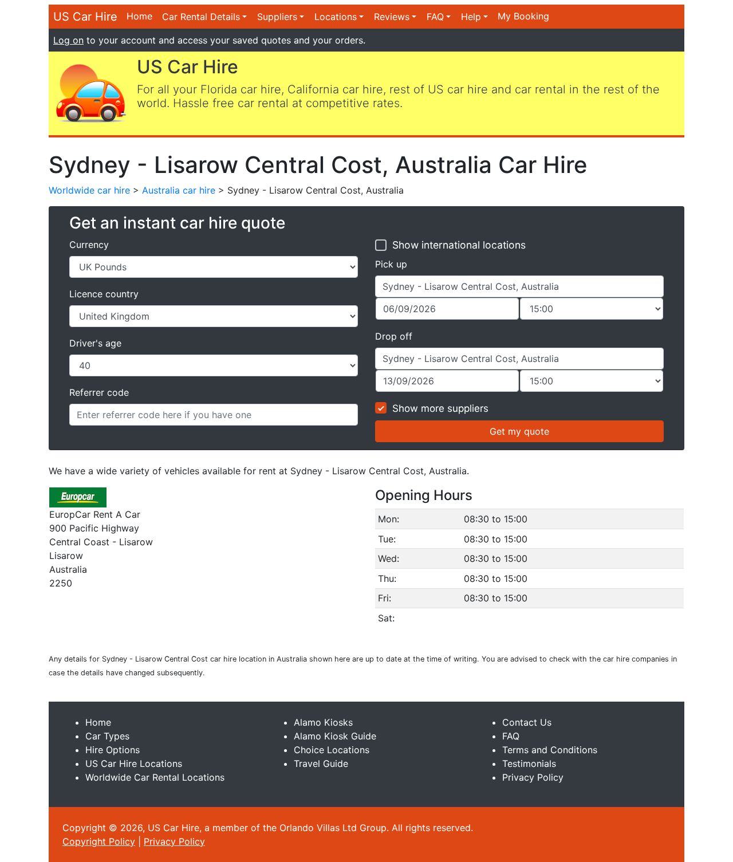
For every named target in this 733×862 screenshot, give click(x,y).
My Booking (523, 16)
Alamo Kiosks (323, 722)
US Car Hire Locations (133, 763)
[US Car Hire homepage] (90, 92)
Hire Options (112, 749)
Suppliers (277, 16)
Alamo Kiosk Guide (335, 736)
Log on (68, 40)
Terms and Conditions (549, 749)
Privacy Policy (532, 777)
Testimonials (529, 763)
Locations (335, 16)
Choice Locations (331, 749)
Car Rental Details (201, 16)
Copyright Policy (98, 841)
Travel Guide (321, 763)
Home (139, 16)
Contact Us (526, 722)
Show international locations (459, 245)
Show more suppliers (440, 408)
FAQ (435, 16)
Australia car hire (178, 190)
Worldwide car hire (89, 190)
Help (471, 16)
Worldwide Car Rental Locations (154, 777)
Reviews (391, 16)
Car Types (107, 736)
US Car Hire (85, 16)
